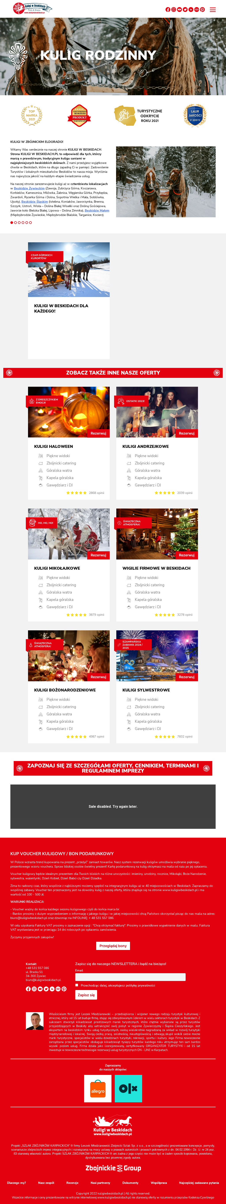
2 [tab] (15, 222)
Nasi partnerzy (100, 1183)
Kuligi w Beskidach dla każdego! (61, 308)
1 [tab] (11, 222)
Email (79, 970)
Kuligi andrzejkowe (145, 446)
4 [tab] (23, 222)
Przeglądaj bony (113, 946)
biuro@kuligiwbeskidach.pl (43, 980)
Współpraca (159, 1183)
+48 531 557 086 (37, 968)
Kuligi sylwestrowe (146, 690)
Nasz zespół (46, 1183)
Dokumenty (130, 1183)
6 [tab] (30, 222)
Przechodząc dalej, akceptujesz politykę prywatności (117, 985)
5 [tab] (26, 222)
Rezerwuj (98, 433)
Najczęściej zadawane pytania (199, 1183)
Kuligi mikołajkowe (57, 568)
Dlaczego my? (16, 1183)
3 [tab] (19, 222)
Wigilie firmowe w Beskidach (156, 568)
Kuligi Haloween (53, 446)
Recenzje (72, 1183)
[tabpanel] (60, 178)
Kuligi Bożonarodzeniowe (65, 690)
